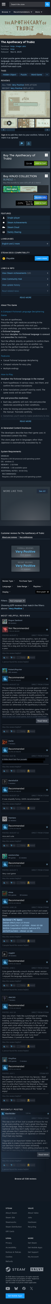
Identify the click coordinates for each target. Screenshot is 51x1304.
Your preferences (26, 537)
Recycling (32, 1227)
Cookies (9, 1257)
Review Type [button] (7, 581)
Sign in (4, 135)
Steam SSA (10, 1217)
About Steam (11, 1213)
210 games (12, 1061)
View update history (11, 285)
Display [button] (5, 592)
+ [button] (47, 74)
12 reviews (12, 821)
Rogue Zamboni (15, 620)
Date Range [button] (22, 586)
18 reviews (23, 895)
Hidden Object (9, 74)
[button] (6, 12)
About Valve (33, 1213)
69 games (12, 858)
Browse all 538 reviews (25, 1179)
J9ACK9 (11, 997)
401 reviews (12, 672)
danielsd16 (13, 780)
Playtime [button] (37, 586)
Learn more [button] (41, 258)
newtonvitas (13, 855)
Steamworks (11, 1222)
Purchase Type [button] (25, 581)
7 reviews (11, 744)
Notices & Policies (13, 1252)
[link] (25, 203)
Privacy (9, 1243)
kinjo (12, 46)
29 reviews (12, 956)
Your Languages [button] (16, 601)
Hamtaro (12, 818)
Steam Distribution (14, 1227)
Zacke (10, 741)
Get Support (33, 1252)
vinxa (10, 892)
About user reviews (9, 537)
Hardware (32, 1222)
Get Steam (32, 1243)
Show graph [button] (41, 592)
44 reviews (12, 623)
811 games (12, 895)
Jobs (30, 1217)
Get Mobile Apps (15, 1296)
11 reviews (23, 858)
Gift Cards (10, 1231)
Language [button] (6, 586)
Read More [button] (42, 721)
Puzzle (24, 74)
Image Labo (21, 46)
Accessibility (11, 1247)
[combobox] (27, 4)
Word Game (36, 74)
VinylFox (12, 1058)
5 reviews (11, 783)
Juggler (11, 953)
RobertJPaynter (15, 669)
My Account (33, 1257)
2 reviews (23, 1061)
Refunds (9, 1261)
